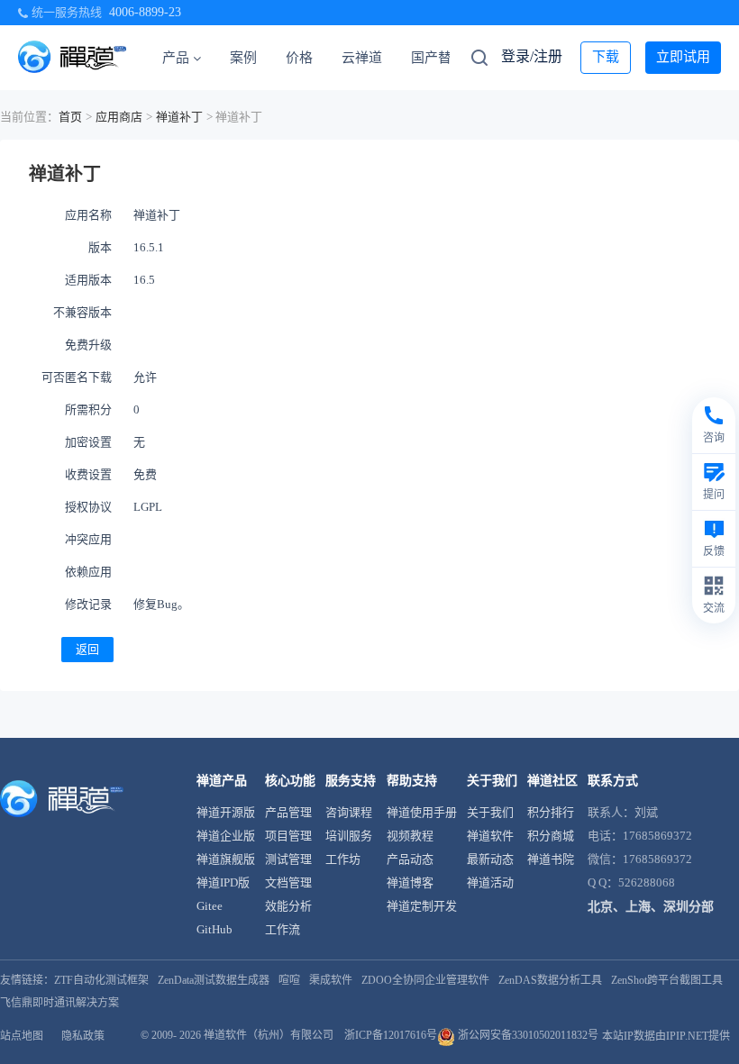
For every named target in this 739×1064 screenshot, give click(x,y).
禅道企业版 (225, 835)
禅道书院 (550, 859)
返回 (87, 649)
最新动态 (490, 859)
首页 (70, 116)
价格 (299, 57)
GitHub (214, 929)
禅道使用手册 (422, 812)
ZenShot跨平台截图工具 (667, 980)
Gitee (209, 906)
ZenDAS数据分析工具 (550, 980)
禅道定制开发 (422, 906)
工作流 (282, 929)
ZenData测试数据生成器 (213, 980)
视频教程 (410, 835)
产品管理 (288, 812)
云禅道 (362, 57)
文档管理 (288, 882)
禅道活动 (490, 882)
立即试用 (683, 57)
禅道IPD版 (223, 882)
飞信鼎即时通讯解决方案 (59, 1002)
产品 (175, 57)
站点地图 (21, 1036)
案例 (243, 57)
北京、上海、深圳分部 (651, 907)
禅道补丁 (179, 116)
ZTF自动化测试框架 (101, 980)
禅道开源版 (225, 812)
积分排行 (550, 812)
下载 (605, 57)
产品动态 (410, 859)
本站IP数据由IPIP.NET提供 (666, 1036)
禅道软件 (490, 835)
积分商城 (550, 835)
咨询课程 (348, 812)
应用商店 (119, 116)
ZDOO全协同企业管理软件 (425, 980)
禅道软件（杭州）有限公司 (268, 1035)
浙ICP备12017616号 (390, 1035)
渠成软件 (330, 980)
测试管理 (288, 859)
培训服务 (348, 835)
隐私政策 (83, 1036)
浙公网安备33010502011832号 (526, 1035)
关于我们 (490, 812)
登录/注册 (531, 56)
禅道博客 (410, 882)
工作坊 (342, 859)
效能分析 (288, 906)
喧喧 (289, 980)
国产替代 (438, 57)
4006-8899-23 (145, 12)
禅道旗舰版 (225, 859)
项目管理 (288, 835)
